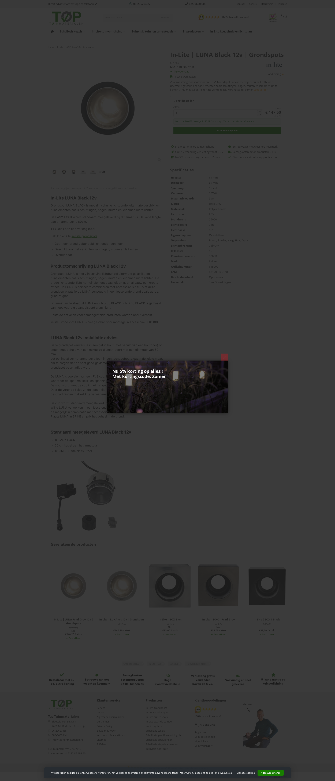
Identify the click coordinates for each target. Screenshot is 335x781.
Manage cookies (246, 772)
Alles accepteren (271, 772)
